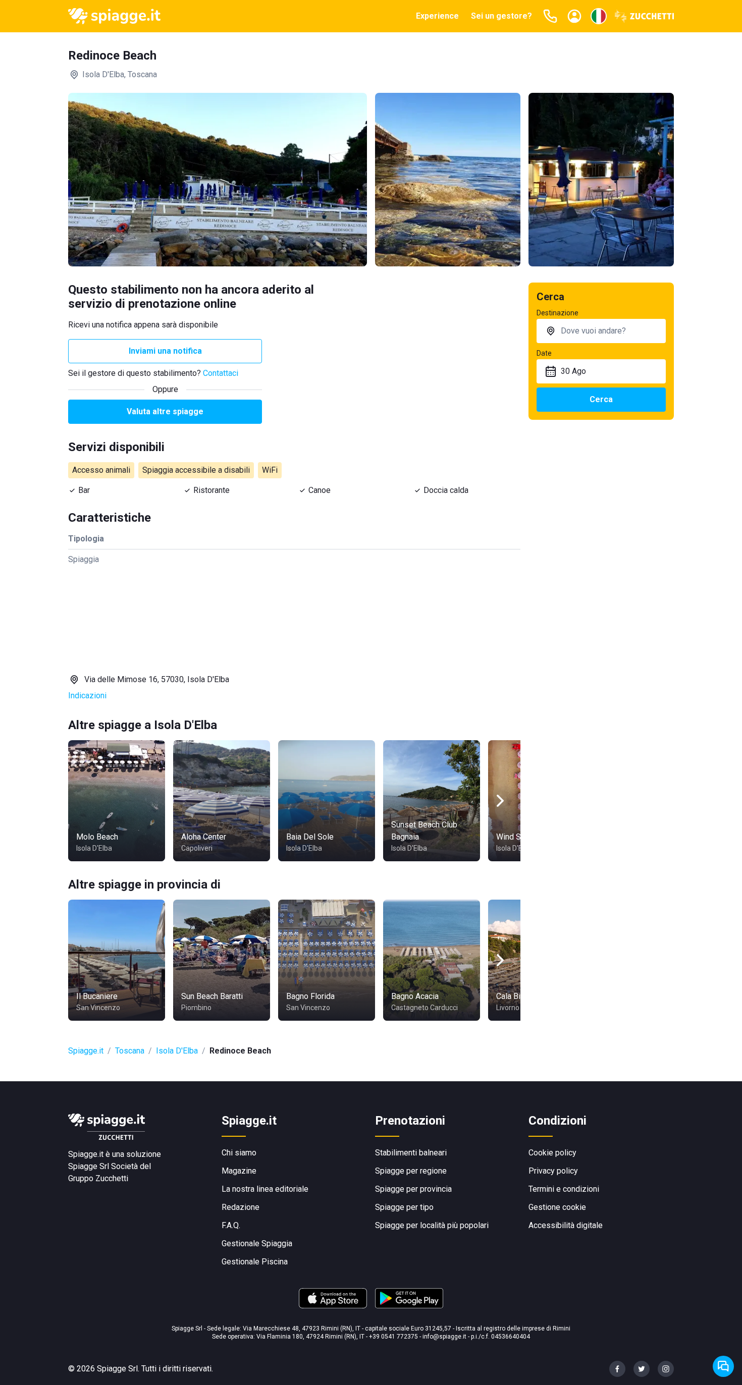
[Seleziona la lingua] (599, 16)
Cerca (601, 399)
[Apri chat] (723, 1366)
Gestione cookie (557, 1207)
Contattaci (220, 373)
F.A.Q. (231, 1225)
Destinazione (557, 313)
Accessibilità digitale (565, 1225)
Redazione (240, 1207)
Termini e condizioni (563, 1189)
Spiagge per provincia (413, 1189)
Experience (437, 16)
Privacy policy (553, 1171)
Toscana (129, 1051)
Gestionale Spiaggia (257, 1243)
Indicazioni (87, 695)
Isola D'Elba (177, 1051)
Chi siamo (239, 1152)
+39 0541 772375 (393, 1336)
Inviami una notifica (165, 351)
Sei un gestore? (501, 16)
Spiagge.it (85, 1051)
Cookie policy (552, 1152)
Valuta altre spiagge (165, 411)
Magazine (239, 1171)
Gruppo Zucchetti (98, 1178)
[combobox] (601, 331)
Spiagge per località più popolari (432, 1225)
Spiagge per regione (411, 1171)
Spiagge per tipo (404, 1207)
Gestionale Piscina (255, 1261)
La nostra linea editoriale (265, 1189)
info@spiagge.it (444, 1336)
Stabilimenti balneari (411, 1152)
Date (544, 353)
